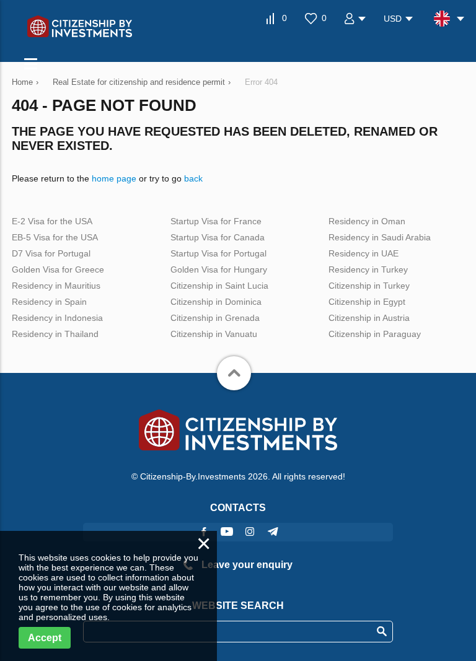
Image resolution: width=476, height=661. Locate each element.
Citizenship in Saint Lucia (219, 286)
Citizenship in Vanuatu (213, 334)
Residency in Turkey (368, 269)
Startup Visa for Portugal (218, 253)
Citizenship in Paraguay (374, 334)
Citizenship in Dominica (216, 302)
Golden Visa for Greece (58, 269)
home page (114, 178)
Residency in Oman (366, 221)
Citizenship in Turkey (369, 286)
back (193, 178)
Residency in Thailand (55, 334)
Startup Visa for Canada (217, 237)
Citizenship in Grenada (215, 318)
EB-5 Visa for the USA (55, 237)
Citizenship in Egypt (366, 302)
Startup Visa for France (216, 221)
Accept (44, 638)
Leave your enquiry (246, 564)
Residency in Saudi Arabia (379, 237)
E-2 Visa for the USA (52, 221)
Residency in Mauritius (56, 286)
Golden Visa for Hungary (218, 269)
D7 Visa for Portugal (51, 253)
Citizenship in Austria (369, 318)
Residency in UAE (363, 253)
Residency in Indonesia (57, 318)
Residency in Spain (49, 302)
